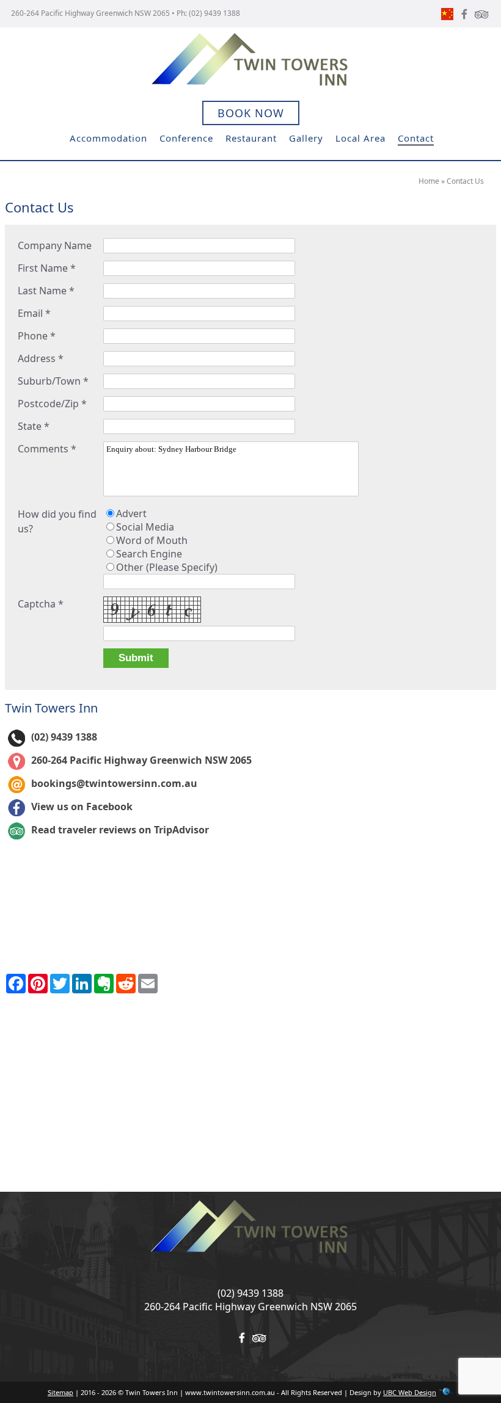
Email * (34, 313)
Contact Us (465, 181)
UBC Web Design (409, 1392)
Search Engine (149, 553)
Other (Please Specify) (167, 567)
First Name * (47, 268)
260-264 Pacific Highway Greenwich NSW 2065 (90, 13)
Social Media (145, 527)
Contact (416, 138)
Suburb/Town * (53, 381)
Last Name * (46, 290)
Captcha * (41, 604)
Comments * (47, 448)
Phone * (37, 336)
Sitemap (60, 1392)
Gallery (306, 138)
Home (429, 181)
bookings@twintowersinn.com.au (114, 783)
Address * (41, 358)
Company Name (55, 245)
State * (33, 426)
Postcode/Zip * (52, 403)
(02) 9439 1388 (214, 13)
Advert (131, 513)
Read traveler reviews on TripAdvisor (120, 829)
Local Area (360, 138)
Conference (186, 138)
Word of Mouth (152, 540)
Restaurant (251, 138)
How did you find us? (57, 521)
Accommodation (108, 138)
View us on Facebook (82, 806)
